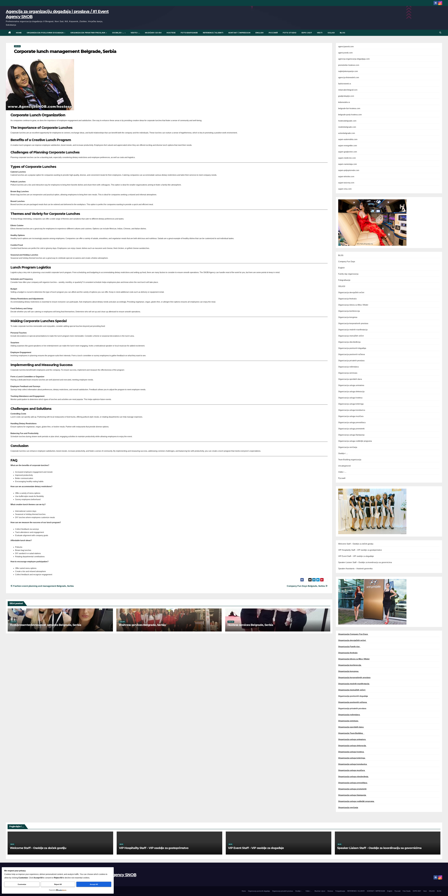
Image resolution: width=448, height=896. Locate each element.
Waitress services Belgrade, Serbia (142, 625)
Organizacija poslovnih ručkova (351, 354)
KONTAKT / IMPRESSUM (239, 33)
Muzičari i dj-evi (153, 33)
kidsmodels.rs (344, 102)
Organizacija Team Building (351, 733)
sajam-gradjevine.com (347, 152)
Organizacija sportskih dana (350, 379)
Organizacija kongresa (347, 317)
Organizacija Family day (349, 647)
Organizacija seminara (347, 373)
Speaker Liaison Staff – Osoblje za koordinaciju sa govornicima (365, 562)
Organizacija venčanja (347, 447)
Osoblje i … (118, 33)
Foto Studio (289, 33)
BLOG (342, 33)
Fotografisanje (189, 33)
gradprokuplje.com (346, 96)
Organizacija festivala (347, 299)
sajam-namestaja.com (347, 164)
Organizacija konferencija (349, 311)
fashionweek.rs (344, 84)
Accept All (94, 884)
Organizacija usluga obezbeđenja (353, 777)
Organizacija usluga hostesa (350, 398)
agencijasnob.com (346, 47)
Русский (273, 33)
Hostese (171, 33)
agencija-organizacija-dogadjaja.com (354, 59)
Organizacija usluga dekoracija (351, 392)
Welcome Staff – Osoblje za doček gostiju (355, 544)
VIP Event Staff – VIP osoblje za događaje (356, 556)
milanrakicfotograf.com (347, 90)
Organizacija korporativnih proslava (353, 323)
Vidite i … (135, 33)
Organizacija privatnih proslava (88, 33)
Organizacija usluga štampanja (351, 435)
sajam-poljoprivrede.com (348, 170)
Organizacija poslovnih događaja (45, 33)
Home (19, 33)
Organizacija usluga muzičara (351, 416)
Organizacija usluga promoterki (351, 429)
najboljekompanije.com (348, 71)
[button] (440, 33)
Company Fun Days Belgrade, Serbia (306, 586)
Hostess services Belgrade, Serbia (250, 625)
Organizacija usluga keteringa (351, 404)
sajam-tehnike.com (346, 177)
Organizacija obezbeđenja (349, 342)
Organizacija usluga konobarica (351, 410)
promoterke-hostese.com (348, 65)
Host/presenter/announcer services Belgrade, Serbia (45, 625)
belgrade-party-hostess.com (350, 115)
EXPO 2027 (307, 33)
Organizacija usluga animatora (351, 385)
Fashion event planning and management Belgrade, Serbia (43, 586)
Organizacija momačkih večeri (351, 336)
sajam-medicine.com (347, 158)
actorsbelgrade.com (346, 133)
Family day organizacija (348, 274)
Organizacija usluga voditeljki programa (355, 441)
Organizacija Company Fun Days (353, 634)
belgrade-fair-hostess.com (349, 108)
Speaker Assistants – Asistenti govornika (355, 569)
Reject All (58, 884)
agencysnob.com (345, 53)
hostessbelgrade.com (347, 121)
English (260, 33)
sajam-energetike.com (347, 146)
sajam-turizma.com (346, 183)
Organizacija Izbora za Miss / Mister (353, 305)
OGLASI (331, 33)
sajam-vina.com (345, 189)
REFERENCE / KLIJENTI (213, 33)
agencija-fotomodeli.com (348, 77)
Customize (22, 884)
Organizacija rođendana (348, 367)
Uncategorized (344, 466)
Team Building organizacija (349, 460)
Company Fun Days (346, 262)
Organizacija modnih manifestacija (353, 330)
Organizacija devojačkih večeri (351, 292)
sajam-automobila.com (347, 139)
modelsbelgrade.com (347, 127)
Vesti (319, 33)
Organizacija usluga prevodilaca (352, 422)
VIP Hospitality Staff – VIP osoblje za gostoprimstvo (360, 550)
